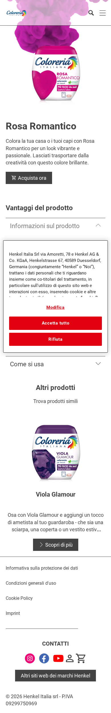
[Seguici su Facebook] (44, 658)
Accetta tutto (55, 323)
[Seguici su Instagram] (30, 658)
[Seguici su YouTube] (58, 658)
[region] (55, 296)
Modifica (55, 307)
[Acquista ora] (81, 658)
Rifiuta (55, 339)
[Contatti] (69, 658)
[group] (55, 480)
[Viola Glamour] (55, 480)
